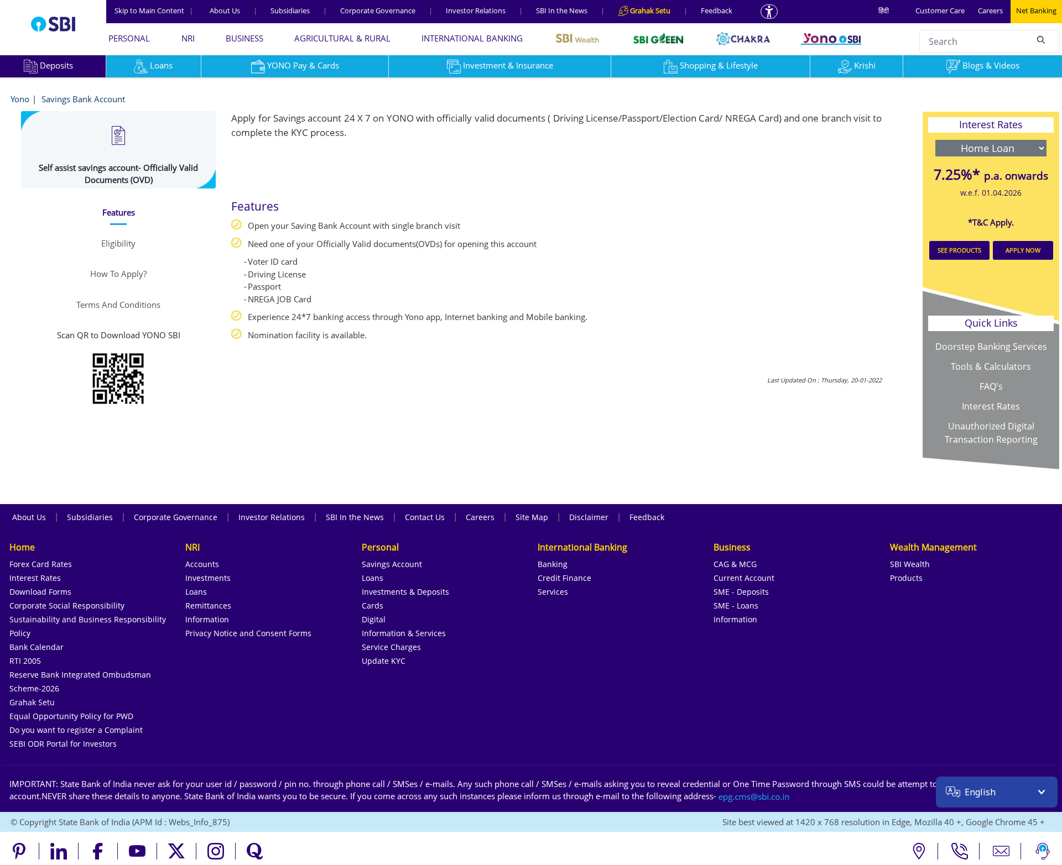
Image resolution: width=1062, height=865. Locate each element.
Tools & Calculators (991, 366)
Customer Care (940, 10)
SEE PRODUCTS (959, 250)
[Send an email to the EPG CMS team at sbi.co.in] (754, 795)
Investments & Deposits (405, 591)
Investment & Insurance (508, 65)
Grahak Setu (32, 702)
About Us (225, 10)
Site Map (532, 517)
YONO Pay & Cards (303, 65)
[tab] (118, 212)
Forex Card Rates (40, 564)
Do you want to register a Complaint (76, 730)
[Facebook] (98, 851)
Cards (372, 605)
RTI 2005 (25, 661)
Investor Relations (476, 10)
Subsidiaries (290, 10)
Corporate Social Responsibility (66, 605)
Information (207, 619)
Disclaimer (588, 517)
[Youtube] (137, 851)
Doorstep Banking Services (991, 346)
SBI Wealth (910, 564)
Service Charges (391, 647)
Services (553, 591)
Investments (208, 578)
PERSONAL (129, 38)
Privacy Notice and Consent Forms (248, 633)
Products (906, 578)
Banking (553, 564)
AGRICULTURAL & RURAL (342, 38)
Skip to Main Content (153, 10)
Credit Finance (564, 578)
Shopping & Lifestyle (719, 65)
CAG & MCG (735, 564)
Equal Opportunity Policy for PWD (71, 716)
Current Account (744, 578)
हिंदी (883, 10)
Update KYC (383, 661)
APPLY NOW (1023, 250)
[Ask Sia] (1042, 851)
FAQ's (991, 386)
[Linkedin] (59, 851)
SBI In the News (561, 10)
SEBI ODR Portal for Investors (63, 743)
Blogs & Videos (990, 65)
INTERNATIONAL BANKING (472, 38)
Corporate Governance (377, 10)
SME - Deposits (741, 591)
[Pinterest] (19, 851)
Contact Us (425, 517)
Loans (161, 65)
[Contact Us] (1001, 851)
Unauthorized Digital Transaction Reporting (991, 432)
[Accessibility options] (769, 11)
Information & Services (404, 633)
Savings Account (392, 564)
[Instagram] (216, 851)
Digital (374, 619)
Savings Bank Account (83, 98)
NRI (188, 38)
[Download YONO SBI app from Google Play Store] (118, 376)
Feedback (716, 10)
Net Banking (1036, 10)
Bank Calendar (36, 647)
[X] (176, 851)
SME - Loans (736, 605)
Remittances (208, 605)
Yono (20, 98)
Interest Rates (991, 406)
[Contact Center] (960, 851)
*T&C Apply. (991, 222)
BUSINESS (244, 38)
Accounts (202, 564)
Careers (990, 10)
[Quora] (255, 851)
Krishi (865, 65)
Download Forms (40, 591)
